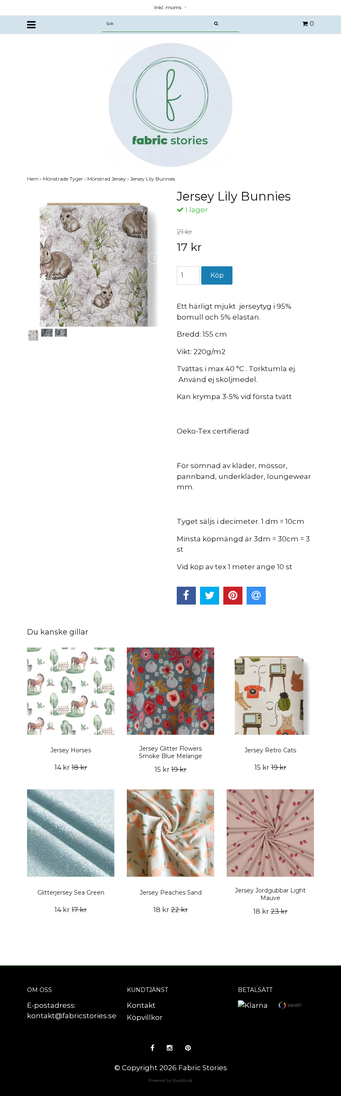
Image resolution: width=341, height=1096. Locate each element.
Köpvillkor (145, 1017)
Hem (35, 179)
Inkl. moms (170, 7)
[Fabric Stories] (170, 104)
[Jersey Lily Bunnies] (95, 258)
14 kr (70, 767)
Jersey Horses (70, 750)
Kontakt (141, 1005)
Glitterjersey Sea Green (70, 892)
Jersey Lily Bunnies (153, 179)
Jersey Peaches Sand (171, 892)
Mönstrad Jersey (108, 179)
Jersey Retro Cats (270, 750)
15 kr (171, 770)
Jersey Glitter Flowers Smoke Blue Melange (170, 752)
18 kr (170, 910)
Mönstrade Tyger (65, 179)
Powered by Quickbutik (170, 1080)
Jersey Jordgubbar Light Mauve (270, 894)
